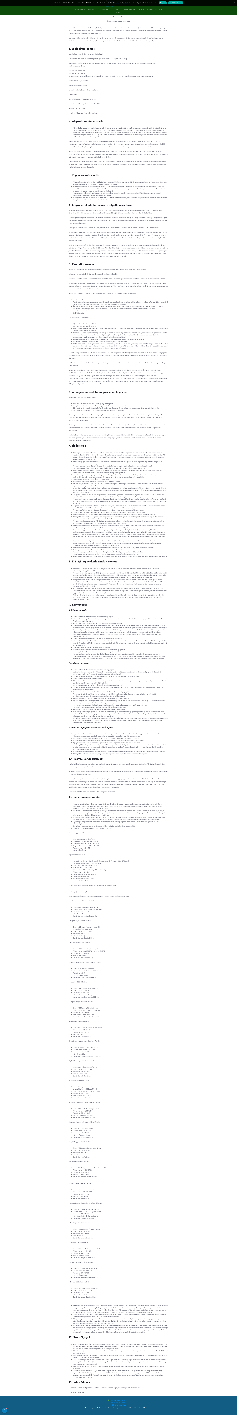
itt (146, 547)
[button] (4, 1410)
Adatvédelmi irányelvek (176, 3)
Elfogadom (163, 3)
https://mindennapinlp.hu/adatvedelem (127, 1388)
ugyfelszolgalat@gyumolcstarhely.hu (85, 113)
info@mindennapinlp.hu (77, 66)
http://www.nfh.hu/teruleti (82, 892)
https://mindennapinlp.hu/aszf (102, 41)
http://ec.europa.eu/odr (105, 1323)
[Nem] (235, 3)
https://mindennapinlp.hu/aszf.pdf (144, 41)
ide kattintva (106, 1321)
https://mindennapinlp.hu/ (105, 38)
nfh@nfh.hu (82, 850)
